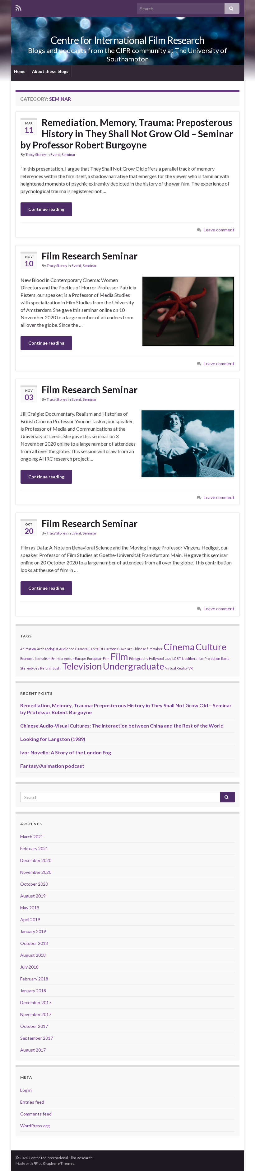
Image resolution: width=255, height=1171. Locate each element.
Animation (28, 649)
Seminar (69, 154)
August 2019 (33, 895)
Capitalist (96, 649)
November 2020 (35, 872)
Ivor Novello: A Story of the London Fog (65, 752)
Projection (212, 658)
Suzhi (57, 668)
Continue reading (46, 209)
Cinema (179, 646)
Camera (81, 649)
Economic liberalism (35, 658)
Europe (80, 658)
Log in (26, 1090)
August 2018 (33, 955)
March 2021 (31, 836)
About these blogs (50, 71)
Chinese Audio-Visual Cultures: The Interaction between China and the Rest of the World (122, 725)
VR (190, 668)
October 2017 (34, 1026)
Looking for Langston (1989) (52, 739)
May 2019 (29, 907)
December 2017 (35, 1002)
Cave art (125, 649)
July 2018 (29, 967)
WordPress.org (35, 1125)
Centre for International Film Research (127, 40)
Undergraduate (133, 666)
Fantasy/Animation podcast (52, 766)
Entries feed (32, 1102)
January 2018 (33, 990)
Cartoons (111, 649)
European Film (98, 658)
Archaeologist (47, 649)
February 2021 (34, 848)
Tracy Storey (36, 154)
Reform (46, 668)
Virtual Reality (176, 668)
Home (20, 71)
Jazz (168, 658)
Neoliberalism (193, 658)
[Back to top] (241, 1157)
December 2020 (35, 860)
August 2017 (33, 1049)
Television (82, 666)
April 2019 (30, 919)
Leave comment (219, 229)
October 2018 (34, 943)
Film (119, 656)
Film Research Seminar (89, 255)
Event (55, 154)
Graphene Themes (58, 1163)
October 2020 (34, 884)
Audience (66, 649)
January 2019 (33, 931)
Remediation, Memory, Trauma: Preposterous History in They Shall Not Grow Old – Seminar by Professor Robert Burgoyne (127, 133)
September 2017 (36, 1038)
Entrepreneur (62, 658)
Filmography (138, 658)
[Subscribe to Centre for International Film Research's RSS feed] (18, 6)
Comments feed (36, 1113)
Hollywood (156, 658)
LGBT (176, 658)
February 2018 (34, 978)
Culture (211, 646)
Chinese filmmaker (148, 649)
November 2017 (35, 1014)
